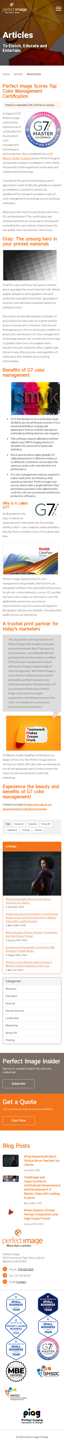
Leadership (12, 830)
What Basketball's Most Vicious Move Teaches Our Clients (42, 1160)
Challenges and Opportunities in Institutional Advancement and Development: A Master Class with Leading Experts (42, 1187)
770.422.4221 (25, 1269)
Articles (18, 74)
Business (32, 824)
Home (6, 74)
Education (19, 824)
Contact (21, 1281)
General (38, 830)
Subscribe (18, 1083)
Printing (26, 830)
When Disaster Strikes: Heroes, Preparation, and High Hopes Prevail (41, 1214)
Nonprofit (45, 824)
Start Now (19, 1120)
